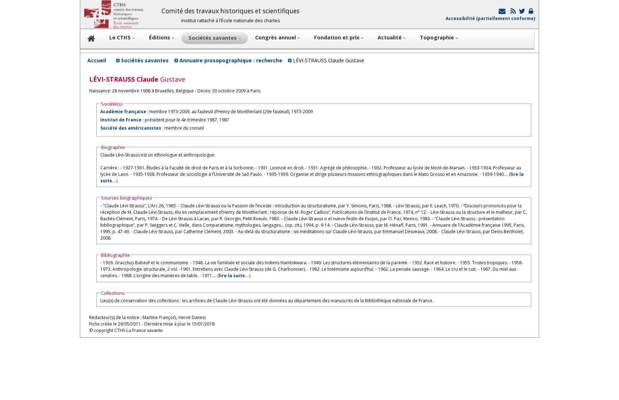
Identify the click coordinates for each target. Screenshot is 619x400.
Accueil (96, 60)
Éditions (160, 37)
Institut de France (120, 120)
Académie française (123, 112)
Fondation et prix (337, 37)
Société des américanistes (130, 128)
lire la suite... (234, 276)
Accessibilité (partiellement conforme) (490, 18)
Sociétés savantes (145, 60)
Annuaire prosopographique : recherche (230, 60)
